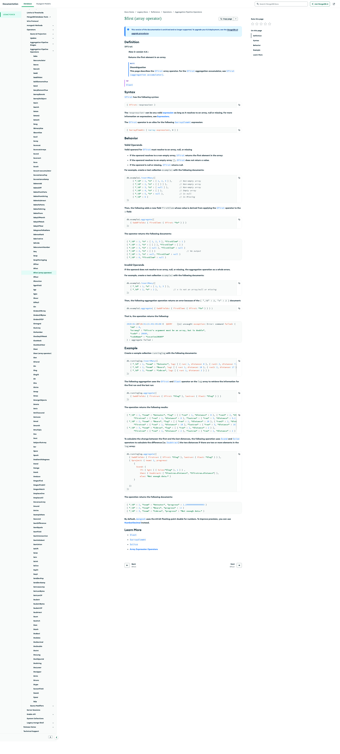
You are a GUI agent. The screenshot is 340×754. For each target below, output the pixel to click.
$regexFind (38, 481)
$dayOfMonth (39, 217)
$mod (35, 421)
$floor (35, 277)
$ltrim (36, 387)
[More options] (236, 19)
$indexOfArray (39, 311)
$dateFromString (40, 196)
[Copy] (239, 105)
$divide (36, 243)
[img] (252, 23)
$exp (35, 256)
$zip (35, 701)
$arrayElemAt (39, 94)
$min (35, 408)
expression (168, 112)
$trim (35, 676)
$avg (35, 124)
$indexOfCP (38, 319)
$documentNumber (41, 247)
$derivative (38, 239)
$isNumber (38, 332)
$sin (35, 557)
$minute (37, 417)
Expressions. (163, 116)
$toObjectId (38, 659)
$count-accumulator (42, 171)
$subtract (37, 612)
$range (36, 468)
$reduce (36, 476)
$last (35, 349)
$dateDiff (37, 188)
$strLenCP (37, 595)
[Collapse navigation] (56, 737)
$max (35, 396)
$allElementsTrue (40, 82)
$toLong (36, 655)
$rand (35, 464)
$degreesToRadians (41, 230)
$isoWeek (37, 341)
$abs (35, 56)
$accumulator (39, 60)
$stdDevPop (38, 578)
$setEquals (38, 527)
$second (37, 519)
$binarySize (38, 128)
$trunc (36, 680)
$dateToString (39, 209)
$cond (36, 154)
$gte (35, 294)
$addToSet (37, 77)
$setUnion (37, 544)
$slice (36, 566)
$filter (36, 264)
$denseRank (38, 234)
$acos (36, 65)
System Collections (35, 718)
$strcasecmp (39, 587)
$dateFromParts (40, 192)
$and (35, 86)
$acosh (36, 69)
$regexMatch (39, 489)
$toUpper (37, 672)
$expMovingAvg (40, 260)
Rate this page (257, 19)
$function (37, 281)
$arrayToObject (39, 99)
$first (35, 268)
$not (35, 438)
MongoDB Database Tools (37, 17)
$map (35, 391)
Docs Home (129, 12)
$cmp (35, 141)
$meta (36, 404)
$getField (37, 285)
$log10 (36, 374)
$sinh (35, 561)
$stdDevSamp (39, 583)
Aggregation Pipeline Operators (188, 12)
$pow (35, 451)
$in (34, 307)
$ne (35, 434)
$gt (34, 290)
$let (35, 358)
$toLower (37, 667)
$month (36, 425)
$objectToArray (39, 442)
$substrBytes (39, 604)
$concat (37, 145)
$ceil (35, 137)
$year (35, 697)
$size (35, 553)
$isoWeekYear (39, 345)
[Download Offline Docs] (50, 737)
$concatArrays (39, 149)
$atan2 (36, 115)
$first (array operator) (42, 273)
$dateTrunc (38, 213)
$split (35, 570)
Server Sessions (33, 710)
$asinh (36, 107)
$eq (35, 251)
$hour (35, 298)
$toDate (36, 638)
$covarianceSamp (41, 179)
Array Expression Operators (144, 549)
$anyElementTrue (40, 90)
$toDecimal (38, 642)
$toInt (36, 650)
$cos (35, 162)
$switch (36, 621)
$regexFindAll (39, 485)
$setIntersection (40, 536)
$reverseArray (39, 502)
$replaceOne (38, 493)
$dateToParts (39, 205)
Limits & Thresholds (35, 13)
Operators (167, 12)
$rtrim (36, 510)
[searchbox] (281, 4)
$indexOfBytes (39, 315)
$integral (37, 324)
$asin (35, 103)
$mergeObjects (40, 400)
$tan (35, 625)
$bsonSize (37, 132)
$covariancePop (40, 175)
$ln (34, 366)
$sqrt (35, 574)
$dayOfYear (38, 226)
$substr (36, 600)
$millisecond (38, 413)
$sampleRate (39, 515)
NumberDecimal (132, 522)
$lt (34, 379)
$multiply (37, 430)
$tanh (35, 629)
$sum (35, 616)
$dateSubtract (39, 200)
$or (34, 447)
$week (36, 693)
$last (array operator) (42, 353)
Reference (155, 12)
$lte (35, 383)
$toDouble (37, 646)
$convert (37, 158)
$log (35, 370)
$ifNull (36, 302)
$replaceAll (38, 498)
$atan (35, 111)
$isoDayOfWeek (40, 336)
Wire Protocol (33, 21)
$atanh (36, 120)
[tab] (28, 3)
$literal (36, 362)
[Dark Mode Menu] (334, 4)
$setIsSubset (39, 540)
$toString (37, 663)
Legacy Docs (142, 12)
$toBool (36, 633)
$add (35, 73)
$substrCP (37, 608)
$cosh (36, 166)
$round (36, 506)
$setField (37, 532)
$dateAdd (37, 183)
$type (35, 684)
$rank (35, 472)
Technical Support (31, 731)
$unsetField (38, 689)
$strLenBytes (39, 591)
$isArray (37, 328)
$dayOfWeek (38, 222)
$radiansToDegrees (41, 459)
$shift (35, 549)
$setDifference (39, 523)
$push (36, 455)
